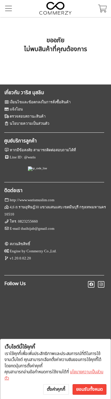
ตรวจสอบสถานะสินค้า (28, 116)
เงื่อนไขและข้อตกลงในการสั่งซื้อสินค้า (40, 102)
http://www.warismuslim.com (32, 200)
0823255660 (28, 221)
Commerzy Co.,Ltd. (41, 251)
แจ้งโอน (16, 109)
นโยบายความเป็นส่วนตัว (29, 123)
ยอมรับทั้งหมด (89, 389)
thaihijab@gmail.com (37, 228)
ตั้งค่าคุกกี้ (56, 389)
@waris (30, 157)
